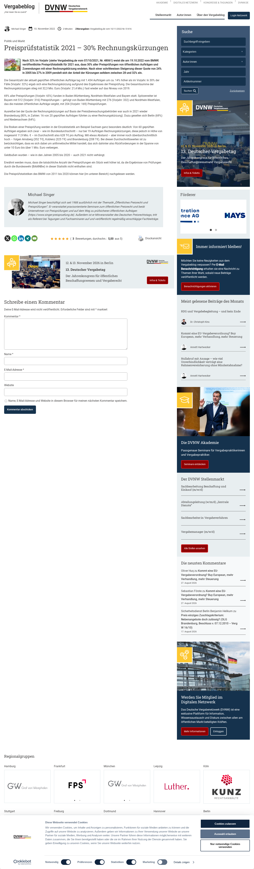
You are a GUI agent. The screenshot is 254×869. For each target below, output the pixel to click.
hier (81, 174)
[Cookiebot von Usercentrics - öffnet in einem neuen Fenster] (22, 862)
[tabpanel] (213, 218)
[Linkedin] (21, 238)
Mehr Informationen (194, 731)
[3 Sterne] (59, 238)
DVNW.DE (243, 2)
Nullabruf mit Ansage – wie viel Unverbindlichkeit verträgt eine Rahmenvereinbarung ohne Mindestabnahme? (211, 362)
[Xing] (28, 238)
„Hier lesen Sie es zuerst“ (15, 12)
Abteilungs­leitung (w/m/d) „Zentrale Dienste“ (205, 503)
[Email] (34, 238)
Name (8, 354)
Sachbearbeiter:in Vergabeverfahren (204, 517)
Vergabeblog (19, 6)
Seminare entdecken (195, 464)
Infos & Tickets (157, 280)
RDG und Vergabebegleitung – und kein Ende (211, 311)
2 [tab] (216, 230)
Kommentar (12, 316)
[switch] (100, 862)
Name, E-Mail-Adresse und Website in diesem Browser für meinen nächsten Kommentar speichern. (67, 400)
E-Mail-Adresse (14, 369)
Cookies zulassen (225, 823)
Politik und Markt (14, 41)
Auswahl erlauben (225, 833)
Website (9, 385)
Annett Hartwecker (200, 347)
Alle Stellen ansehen (194, 548)
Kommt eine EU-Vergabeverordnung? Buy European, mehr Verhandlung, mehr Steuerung (211, 335)
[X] (7, 238)
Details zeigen (182, 862)
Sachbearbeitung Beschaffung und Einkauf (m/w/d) (203, 488)
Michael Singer (18, 29)
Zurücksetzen (237, 90)
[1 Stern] (52, 238)
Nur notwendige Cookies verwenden (225, 845)
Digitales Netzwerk (185, 2)
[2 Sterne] (56, 238)
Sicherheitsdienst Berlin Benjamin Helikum (207, 611)
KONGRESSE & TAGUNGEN (218, 2)
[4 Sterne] (63, 238)
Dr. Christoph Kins (199, 321)
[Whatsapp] (14, 238)
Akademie (162, 2)
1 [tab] (211, 230)
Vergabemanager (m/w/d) (198, 531)
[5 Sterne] (67, 238)
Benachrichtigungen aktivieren (200, 286)
